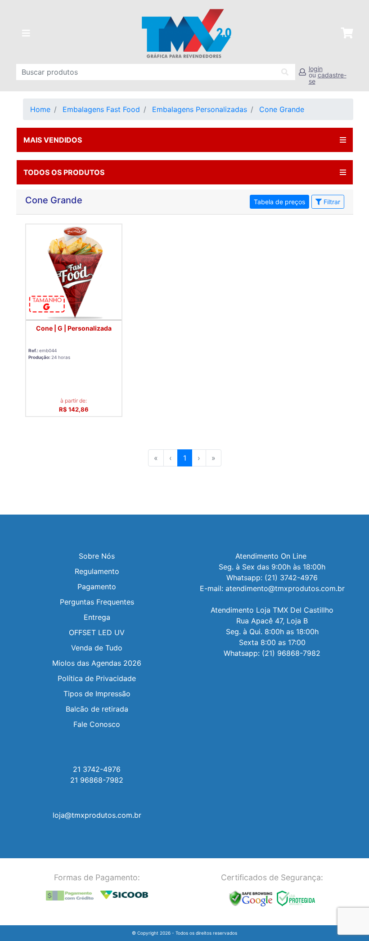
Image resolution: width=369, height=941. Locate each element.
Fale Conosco (96, 724)
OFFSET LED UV (97, 632)
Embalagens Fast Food (101, 109)
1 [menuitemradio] (184, 457)
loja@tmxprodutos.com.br (97, 815)
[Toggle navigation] (26, 33)
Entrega (97, 617)
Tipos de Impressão (96, 693)
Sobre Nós (97, 555)
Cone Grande (281, 109)
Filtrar (331, 202)
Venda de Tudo (96, 647)
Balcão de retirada (97, 708)
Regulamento (97, 571)
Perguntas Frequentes (97, 601)
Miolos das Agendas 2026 (96, 663)
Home (40, 109)
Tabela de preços (279, 202)
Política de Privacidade (97, 678)
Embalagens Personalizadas (199, 109)
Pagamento (96, 586)
